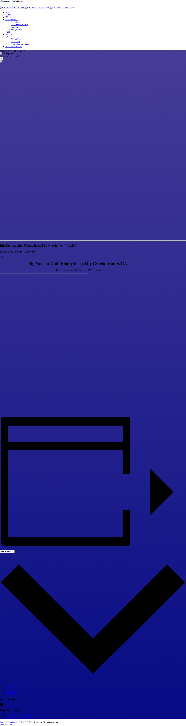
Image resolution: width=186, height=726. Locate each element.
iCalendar (9, 689)
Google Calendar (12, 687)
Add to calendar (7, 552)
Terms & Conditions (8, 722)
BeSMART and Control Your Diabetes (22, 717)
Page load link (6, 725)
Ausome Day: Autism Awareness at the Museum (26, 715)
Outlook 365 (10, 691)
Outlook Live (11, 694)
